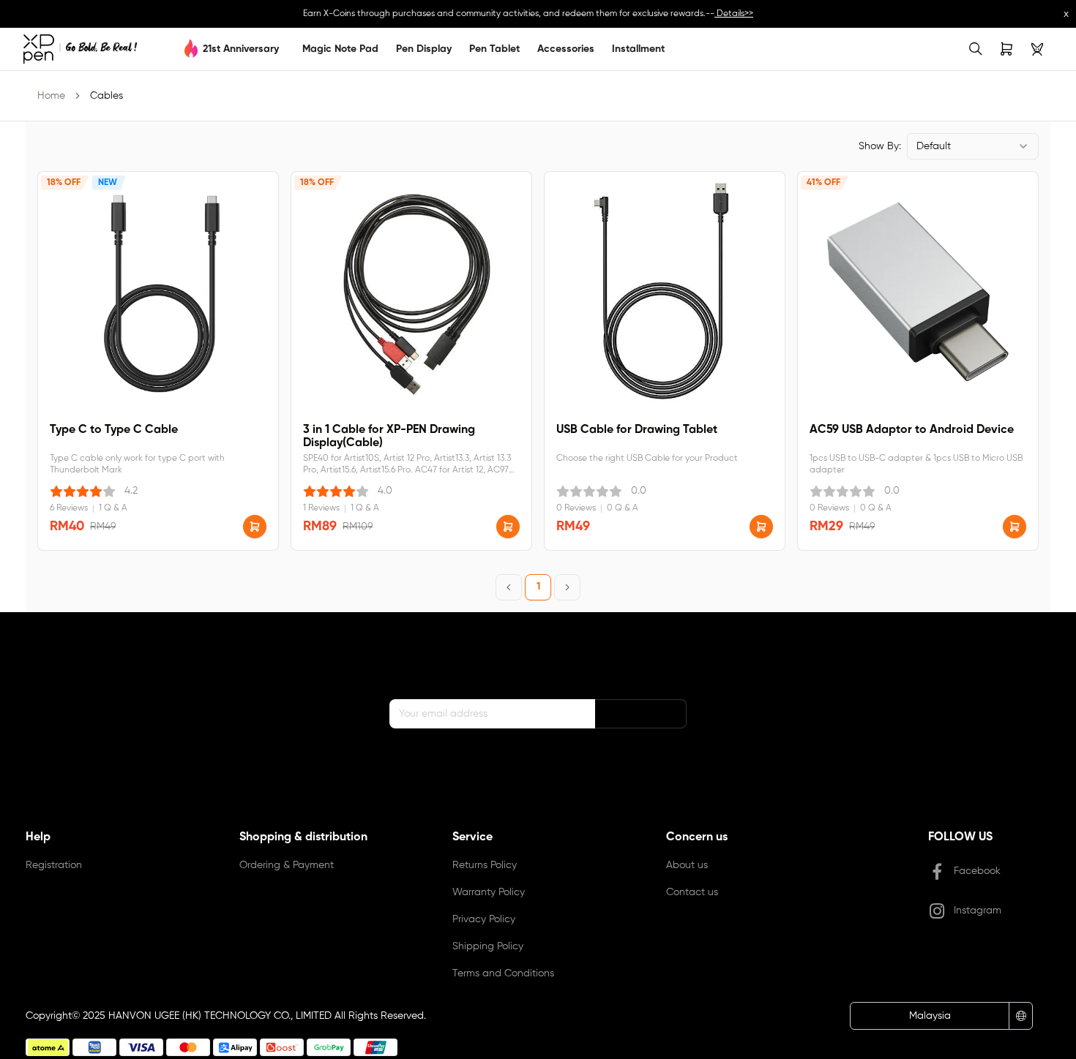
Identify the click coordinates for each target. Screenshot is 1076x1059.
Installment (638, 49)
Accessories (565, 49)
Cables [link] (106, 96)
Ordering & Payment (286, 865)
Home (51, 96)
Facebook (977, 871)
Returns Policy (484, 865)
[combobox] (973, 146)
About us (687, 865)
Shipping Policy (487, 946)
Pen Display (424, 49)
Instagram (977, 910)
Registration (54, 865)
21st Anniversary (241, 49)
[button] (254, 526)
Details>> (733, 14)
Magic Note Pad (340, 49)
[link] (80, 49)
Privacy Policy (483, 919)
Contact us (692, 892)
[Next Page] (567, 587)
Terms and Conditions (503, 973)
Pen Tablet (494, 49)
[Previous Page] (509, 587)
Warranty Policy (488, 892)
